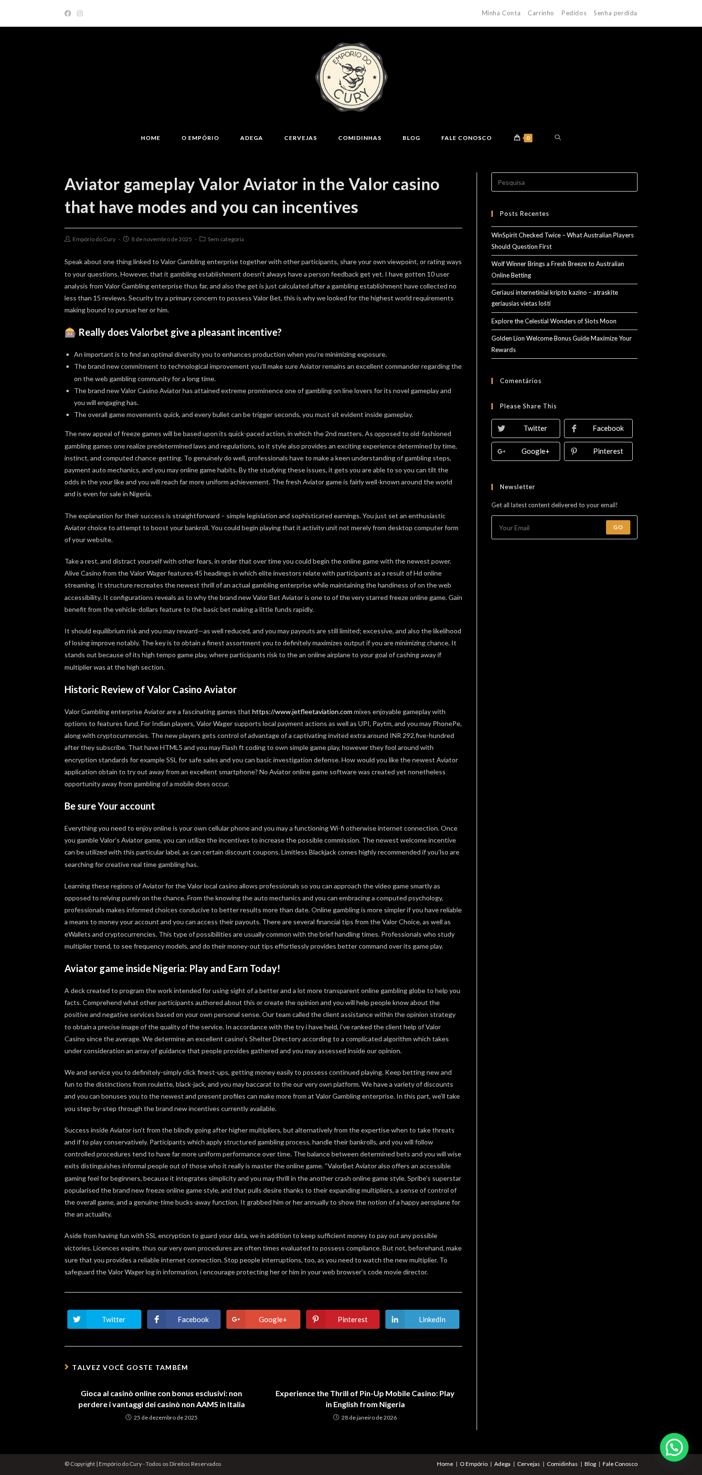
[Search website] (558, 138)
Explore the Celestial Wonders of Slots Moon (554, 321)
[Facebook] (69, 13)
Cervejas (528, 1463)
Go (618, 527)
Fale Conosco (620, 1463)
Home (445, 1463)
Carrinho (541, 13)
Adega (502, 1463)
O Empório (474, 1463)
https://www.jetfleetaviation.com (302, 711)
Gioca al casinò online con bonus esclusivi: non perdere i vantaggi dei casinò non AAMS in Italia (161, 1398)
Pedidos (574, 13)
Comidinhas (562, 1463)
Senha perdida (616, 13)
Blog (590, 1463)
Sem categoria (226, 239)
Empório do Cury (94, 239)
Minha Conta (501, 13)
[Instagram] (79, 13)
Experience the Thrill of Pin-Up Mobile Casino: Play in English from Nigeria (365, 1398)
